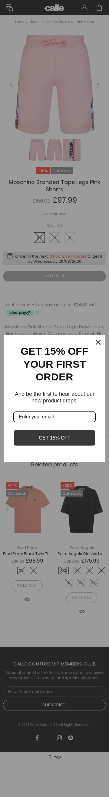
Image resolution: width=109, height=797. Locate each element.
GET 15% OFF (55, 437)
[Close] (98, 342)
